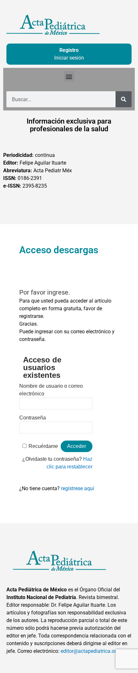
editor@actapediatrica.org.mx (94, 651)
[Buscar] (124, 99)
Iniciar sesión (69, 58)
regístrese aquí (77, 488)
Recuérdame (43, 446)
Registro (69, 50)
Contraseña (32, 417)
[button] (69, 76)
